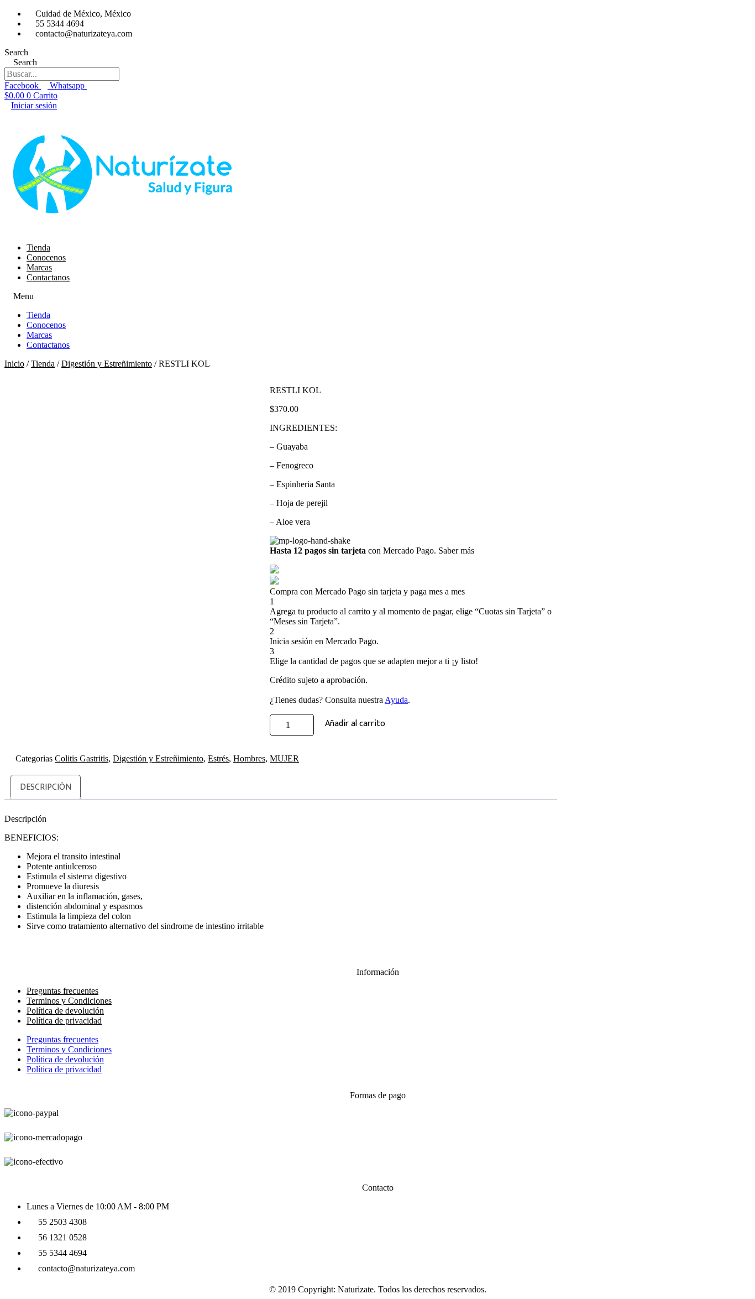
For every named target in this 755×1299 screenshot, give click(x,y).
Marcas (39, 267)
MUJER (284, 758)
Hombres (249, 758)
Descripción (45, 787)
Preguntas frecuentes (62, 1039)
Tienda (38, 247)
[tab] (46, 787)
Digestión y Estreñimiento (106, 363)
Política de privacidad (64, 1020)
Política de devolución (65, 1059)
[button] (377, 296)
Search (16, 52)
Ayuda (396, 700)
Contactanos (48, 277)
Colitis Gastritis (81, 758)
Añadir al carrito (355, 723)
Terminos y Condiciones (69, 1049)
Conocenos (46, 257)
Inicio (14, 363)
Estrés (218, 758)
